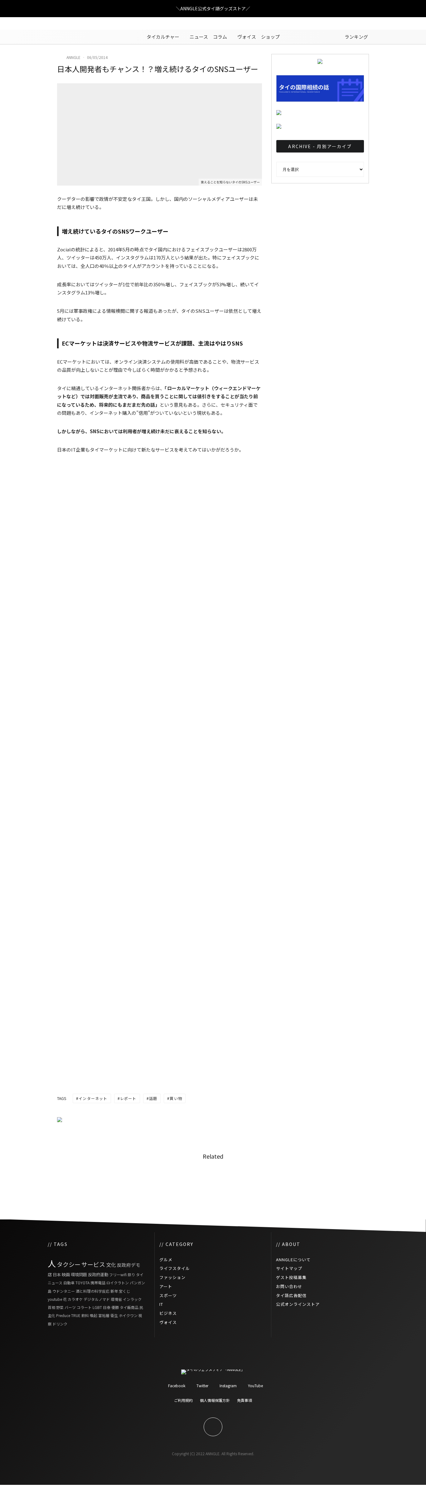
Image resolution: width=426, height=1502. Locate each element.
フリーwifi (118, 1274)
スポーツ (168, 1295)
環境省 (116, 1299)
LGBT (97, 1307)
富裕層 (103, 1315)
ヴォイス (246, 36)
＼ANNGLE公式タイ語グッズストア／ (213, 8)
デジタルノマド (97, 1299)
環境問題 (79, 1274)
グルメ (165, 1259)
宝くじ (124, 1291)
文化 (111, 1264)
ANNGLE (73, 57)
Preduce (63, 1315)
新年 (114, 1291)
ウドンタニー (63, 1291)
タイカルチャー (163, 36)
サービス (93, 1264)
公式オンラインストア (298, 1304)
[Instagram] (71, 23)
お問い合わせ (289, 1286)
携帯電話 (97, 1282)
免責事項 (244, 1400)
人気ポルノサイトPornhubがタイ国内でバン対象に (122, 1182)
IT (161, 1304)
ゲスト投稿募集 (291, 1277)
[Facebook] (52, 23)
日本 (57, 1274)
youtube (55, 1299)
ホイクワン (128, 1315)
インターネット (93, 1098)
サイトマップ (289, 1268)
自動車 (69, 1282)
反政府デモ (128, 1265)
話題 (153, 1098)
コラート (84, 1307)
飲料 (85, 1315)
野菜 (60, 1307)
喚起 (93, 1315)
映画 (66, 1274)
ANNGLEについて (293, 1259)
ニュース (199, 36)
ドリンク (59, 1323)
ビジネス (168, 1313)
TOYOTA (82, 1282)
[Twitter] (61, 23)
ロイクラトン (117, 1282)
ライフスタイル (174, 1268)
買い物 (176, 1098)
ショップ (270, 36)
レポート (128, 1098)
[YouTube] (80, 23)
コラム (220, 36)
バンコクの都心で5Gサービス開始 (336, 1182)
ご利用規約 (183, 1400)
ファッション (172, 1277)
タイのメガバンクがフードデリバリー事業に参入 (228, 1182)
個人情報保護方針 (215, 1400)
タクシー (68, 1264)
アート (165, 1286)
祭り (131, 1274)
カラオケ (75, 1299)
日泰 (106, 1307)
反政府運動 (98, 1274)
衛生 (114, 1315)
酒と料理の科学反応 (92, 1291)
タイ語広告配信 (291, 1295)
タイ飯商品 (129, 1307)
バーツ (70, 1307)
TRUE (75, 1315)
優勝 (115, 1307)
